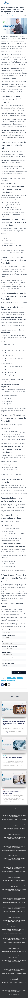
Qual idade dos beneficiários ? (9, 646)
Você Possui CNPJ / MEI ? (8, 663)
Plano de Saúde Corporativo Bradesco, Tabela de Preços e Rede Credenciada (14, 847)
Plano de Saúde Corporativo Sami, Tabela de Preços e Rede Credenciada (14, 943)
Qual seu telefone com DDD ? (9, 635)
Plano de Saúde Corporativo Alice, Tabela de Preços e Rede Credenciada (14, 816)
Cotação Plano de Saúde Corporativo (14, 812)
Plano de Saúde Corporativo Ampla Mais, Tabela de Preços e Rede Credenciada (14, 834)
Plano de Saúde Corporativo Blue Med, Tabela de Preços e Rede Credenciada (14, 842)
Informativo (19, 678)
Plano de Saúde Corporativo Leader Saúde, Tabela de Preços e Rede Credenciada (14, 908)
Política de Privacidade (14, 994)
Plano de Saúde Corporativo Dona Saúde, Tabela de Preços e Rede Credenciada (14, 881)
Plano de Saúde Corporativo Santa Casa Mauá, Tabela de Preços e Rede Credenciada (14, 948)
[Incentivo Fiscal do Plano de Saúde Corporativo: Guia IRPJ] (14, 745)
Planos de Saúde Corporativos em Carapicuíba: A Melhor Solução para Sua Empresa (14, 991)
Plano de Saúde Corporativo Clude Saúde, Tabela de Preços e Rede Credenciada (14, 868)
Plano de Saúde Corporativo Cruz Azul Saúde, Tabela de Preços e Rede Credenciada (14, 872)
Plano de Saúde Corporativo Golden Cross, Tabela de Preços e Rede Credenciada (14, 899)
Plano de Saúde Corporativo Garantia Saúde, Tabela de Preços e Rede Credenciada (14, 890)
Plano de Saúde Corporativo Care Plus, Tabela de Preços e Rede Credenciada (14, 855)
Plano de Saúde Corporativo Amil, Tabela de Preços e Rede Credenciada (14, 829)
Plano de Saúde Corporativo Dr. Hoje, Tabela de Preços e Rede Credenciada (14, 886)
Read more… (9, 732)
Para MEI (3, 680)
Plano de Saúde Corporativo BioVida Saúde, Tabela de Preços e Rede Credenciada (14, 838)
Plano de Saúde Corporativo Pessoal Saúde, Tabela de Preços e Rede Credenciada (14, 930)
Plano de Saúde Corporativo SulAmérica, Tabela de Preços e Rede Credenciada (14, 957)
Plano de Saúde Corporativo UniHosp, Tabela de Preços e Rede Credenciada (14, 974)
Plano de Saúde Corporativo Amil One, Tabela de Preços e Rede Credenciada (14, 825)
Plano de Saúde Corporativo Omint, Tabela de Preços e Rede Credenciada (14, 925)
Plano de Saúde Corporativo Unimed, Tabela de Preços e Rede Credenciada (14, 979)
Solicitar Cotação (19, 672)
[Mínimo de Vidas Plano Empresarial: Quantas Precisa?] (14, 779)
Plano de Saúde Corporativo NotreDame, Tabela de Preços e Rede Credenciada (14, 921)
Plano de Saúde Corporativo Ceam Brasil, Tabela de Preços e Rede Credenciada (14, 859)
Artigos (9, 678)
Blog (14, 678)
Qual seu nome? (6, 629)
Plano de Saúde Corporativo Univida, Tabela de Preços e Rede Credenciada (14, 983)
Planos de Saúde (11, 680)
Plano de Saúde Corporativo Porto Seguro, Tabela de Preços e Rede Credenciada (14, 939)
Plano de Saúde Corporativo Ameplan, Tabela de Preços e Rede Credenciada (14, 820)
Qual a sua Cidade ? (7, 641)
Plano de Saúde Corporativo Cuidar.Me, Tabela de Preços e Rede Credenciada (14, 877)
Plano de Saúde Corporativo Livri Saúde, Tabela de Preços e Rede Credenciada (14, 912)
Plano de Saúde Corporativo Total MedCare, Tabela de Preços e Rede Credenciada (14, 961)
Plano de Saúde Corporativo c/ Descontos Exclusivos (14, 850)
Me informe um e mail (7, 657)
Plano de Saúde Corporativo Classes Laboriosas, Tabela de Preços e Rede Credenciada (14, 863)
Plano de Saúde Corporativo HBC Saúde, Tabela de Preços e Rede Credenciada (14, 903)
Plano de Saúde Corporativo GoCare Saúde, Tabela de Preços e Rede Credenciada (14, 894)
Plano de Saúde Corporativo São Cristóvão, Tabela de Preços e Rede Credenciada (14, 952)
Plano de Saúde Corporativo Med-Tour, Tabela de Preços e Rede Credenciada (14, 917)
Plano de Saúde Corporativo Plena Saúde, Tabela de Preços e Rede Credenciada (14, 934)
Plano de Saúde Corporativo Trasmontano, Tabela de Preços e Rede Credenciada (14, 965)
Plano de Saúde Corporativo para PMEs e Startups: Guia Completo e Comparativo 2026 (14, 723)
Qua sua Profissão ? (7, 652)
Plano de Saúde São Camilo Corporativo (14, 987)
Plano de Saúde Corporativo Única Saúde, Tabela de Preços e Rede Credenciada (14, 970)
